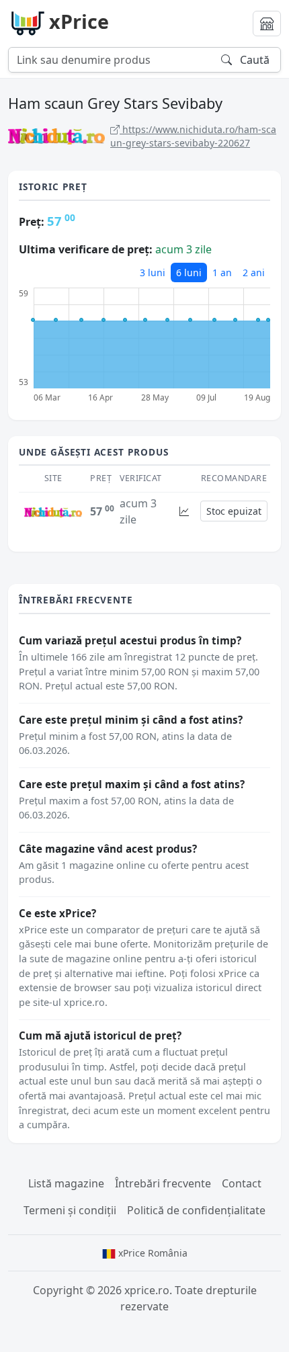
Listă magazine (66, 1183)
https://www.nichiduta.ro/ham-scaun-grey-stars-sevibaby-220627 (193, 136)
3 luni (152, 272)
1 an (222, 272)
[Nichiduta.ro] (53, 511)
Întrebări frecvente (163, 1183)
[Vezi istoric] (184, 511)
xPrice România (152, 1253)
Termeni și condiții (70, 1210)
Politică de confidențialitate (196, 1210)
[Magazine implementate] (267, 23)
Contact (241, 1183)
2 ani (254, 272)
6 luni (189, 272)
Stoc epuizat (233, 511)
